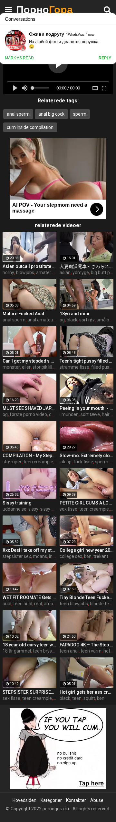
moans (40, 556)
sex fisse (68, 509)
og (62, 319)
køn (88, 556)
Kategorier (51, 800)
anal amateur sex (45, 319)
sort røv (87, 319)
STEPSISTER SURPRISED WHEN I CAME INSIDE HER (29, 692)
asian (65, 272)
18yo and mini (74, 313)
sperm (79, 114)
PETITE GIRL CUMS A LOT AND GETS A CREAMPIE (86, 502)
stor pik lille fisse (49, 367)
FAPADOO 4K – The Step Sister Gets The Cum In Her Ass (86, 644)
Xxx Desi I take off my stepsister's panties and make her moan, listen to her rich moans (29, 550)
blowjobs (25, 272)
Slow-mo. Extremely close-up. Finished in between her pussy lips (86, 455)
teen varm (91, 651)
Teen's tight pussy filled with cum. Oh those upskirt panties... (86, 361)
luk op (66, 461)
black (72, 319)
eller (26, 367)
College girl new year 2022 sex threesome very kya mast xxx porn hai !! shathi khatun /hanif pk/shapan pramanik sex (86, 550)
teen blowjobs (74, 603)
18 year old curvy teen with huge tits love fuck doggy (29, 644)
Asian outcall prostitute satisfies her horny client (29, 266)
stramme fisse (74, 367)
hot (106, 651)
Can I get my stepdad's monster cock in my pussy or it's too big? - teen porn (29, 361)
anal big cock (51, 114)
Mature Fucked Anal (23, 313)
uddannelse (14, 509)
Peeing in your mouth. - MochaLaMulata (86, 408)
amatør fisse (49, 272)
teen (77, 698)
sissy (33, 509)
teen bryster (45, 651)
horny (8, 272)
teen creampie (38, 461)
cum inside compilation (30, 127)
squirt (89, 698)
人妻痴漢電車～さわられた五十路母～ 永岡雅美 (86, 266)
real (38, 603)
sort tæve (90, 414)
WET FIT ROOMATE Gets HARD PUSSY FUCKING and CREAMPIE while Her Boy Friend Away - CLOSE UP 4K (29, 597)
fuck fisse (83, 461)
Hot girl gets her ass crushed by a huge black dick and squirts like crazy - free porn (86, 692)
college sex (71, 556)
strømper (12, 461)
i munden (69, 414)
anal (7, 603)
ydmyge (80, 272)
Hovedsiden (24, 800)
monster (11, 367)
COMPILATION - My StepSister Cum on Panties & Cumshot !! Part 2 (29, 455)
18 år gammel (17, 651)
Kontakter (76, 800)
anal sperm (18, 114)
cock (53, 414)
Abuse (96, 800)
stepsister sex (17, 556)
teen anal (22, 603)
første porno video (28, 414)
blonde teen (102, 603)
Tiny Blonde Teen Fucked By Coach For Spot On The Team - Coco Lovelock (86, 597)
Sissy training (17, 502)
